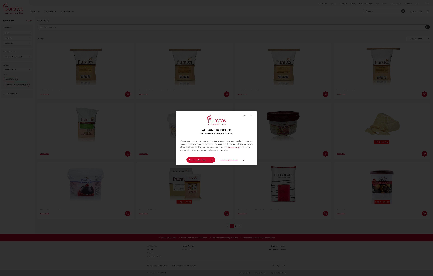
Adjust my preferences (229, 160)
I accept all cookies (197, 160)
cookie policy (234, 147)
